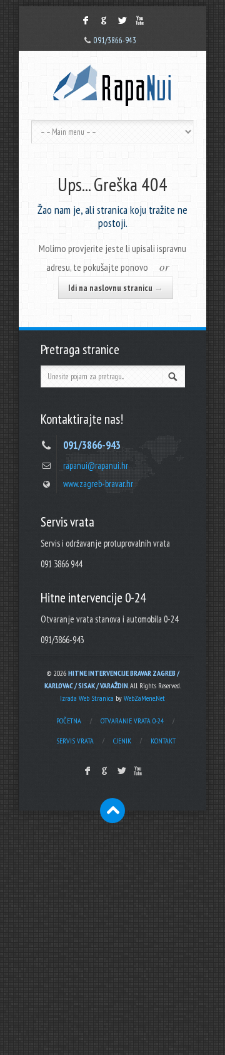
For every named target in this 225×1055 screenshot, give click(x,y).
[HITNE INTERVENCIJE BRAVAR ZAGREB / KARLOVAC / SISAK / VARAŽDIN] (112, 85)
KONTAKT (163, 740)
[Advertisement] (112, 936)
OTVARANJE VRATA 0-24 (132, 720)
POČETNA (68, 720)
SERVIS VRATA (75, 740)
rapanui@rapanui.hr (95, 465)
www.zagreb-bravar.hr (98, 484)
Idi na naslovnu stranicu (115, 287)
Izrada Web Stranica (87, 698)
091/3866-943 (115, 40)
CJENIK (122, 740)
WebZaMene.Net (144, 698)
